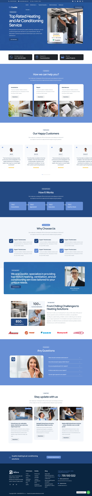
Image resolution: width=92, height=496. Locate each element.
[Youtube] (78, 1)
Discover (68, 56)
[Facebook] (73, 1)
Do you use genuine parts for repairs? (58, 366)
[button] (43, 174)
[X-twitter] (75, 1)
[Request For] (36, 57)
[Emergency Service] (11, 57)
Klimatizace (28, 408)
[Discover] (62, 57)
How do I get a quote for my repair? (57, 374)
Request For (43, 56)
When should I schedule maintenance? (58, 357)
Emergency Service (18, 56)
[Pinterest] (80, 1)
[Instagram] (82, 1)
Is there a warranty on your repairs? (58, 370)
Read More (15, 97)
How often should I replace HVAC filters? (59, 362)
